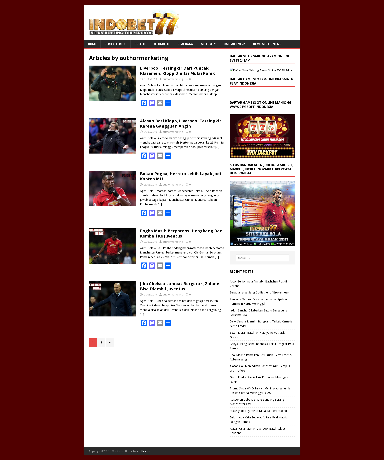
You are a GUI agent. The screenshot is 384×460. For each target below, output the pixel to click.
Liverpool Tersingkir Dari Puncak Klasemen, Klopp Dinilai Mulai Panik (177, 70)
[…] (220, 94)
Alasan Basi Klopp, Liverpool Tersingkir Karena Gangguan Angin (180, 123)
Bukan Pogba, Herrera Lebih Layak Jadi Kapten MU (180, 176)
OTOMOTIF (161, 44)
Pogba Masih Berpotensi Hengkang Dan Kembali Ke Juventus (181, 233)
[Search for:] (262, 257)
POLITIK (140, 44)
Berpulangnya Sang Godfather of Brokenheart (259, 292)
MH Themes (143, 451)
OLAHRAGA (185, 44)
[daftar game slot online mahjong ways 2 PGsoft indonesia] (262, 155)
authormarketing (173, 79)
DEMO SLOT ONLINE (267, 44)
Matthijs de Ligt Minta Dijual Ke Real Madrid (258, 411)
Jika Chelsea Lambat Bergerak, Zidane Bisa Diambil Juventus (179, 286)
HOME (92, 44)
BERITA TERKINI (115, 44)
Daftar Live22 (234, 44)
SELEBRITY (208, 44)
